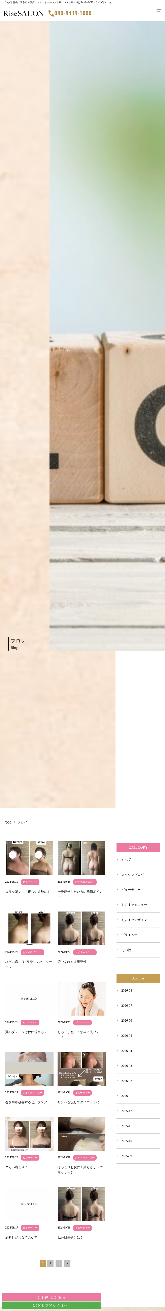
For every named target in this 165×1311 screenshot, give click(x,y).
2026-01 (126, 1095)
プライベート (131, 935)
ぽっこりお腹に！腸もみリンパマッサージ (80, 1169)
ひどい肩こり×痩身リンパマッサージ (28, 964)
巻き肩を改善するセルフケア (26, 1102)
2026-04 (126, 1050)
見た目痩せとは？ (70, 1237)
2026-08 (126, 990)
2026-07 (126, 1005)
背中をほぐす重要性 (72, 962)
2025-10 (126, 1141)
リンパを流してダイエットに (78, 1102)
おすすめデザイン (134, 920)
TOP (8, 822)
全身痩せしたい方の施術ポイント (80, 894)
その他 (126, 950)
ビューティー (131, 889)
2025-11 (126, 1126)
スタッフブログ (132, 874)
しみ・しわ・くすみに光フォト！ (78, 1034)
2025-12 (126, 1111)
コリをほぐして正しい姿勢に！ (27, 891)
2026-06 (126, 1020)
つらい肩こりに (16, 1167)
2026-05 (126, 1035)
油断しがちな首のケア (21, 1237)
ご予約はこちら (51, 1297)
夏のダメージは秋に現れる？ (26, 1032)
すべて (126, 859)
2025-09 (126, 1156)
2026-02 (126, 1081)
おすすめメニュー (134, 904)
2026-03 (126, 1065)
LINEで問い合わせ (51, 1305)
